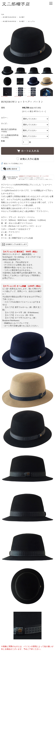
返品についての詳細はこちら (13, 163)
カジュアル (31, 21)
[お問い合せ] (14, 244)
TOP (2, 14)
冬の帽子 (22, 17)
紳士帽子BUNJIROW (9, 17)
